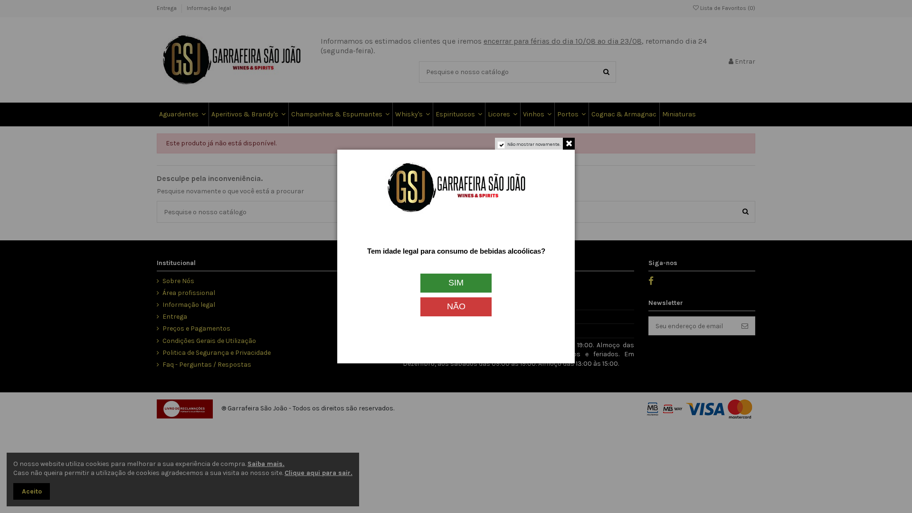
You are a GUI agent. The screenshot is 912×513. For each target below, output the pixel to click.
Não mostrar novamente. (533, 144)
